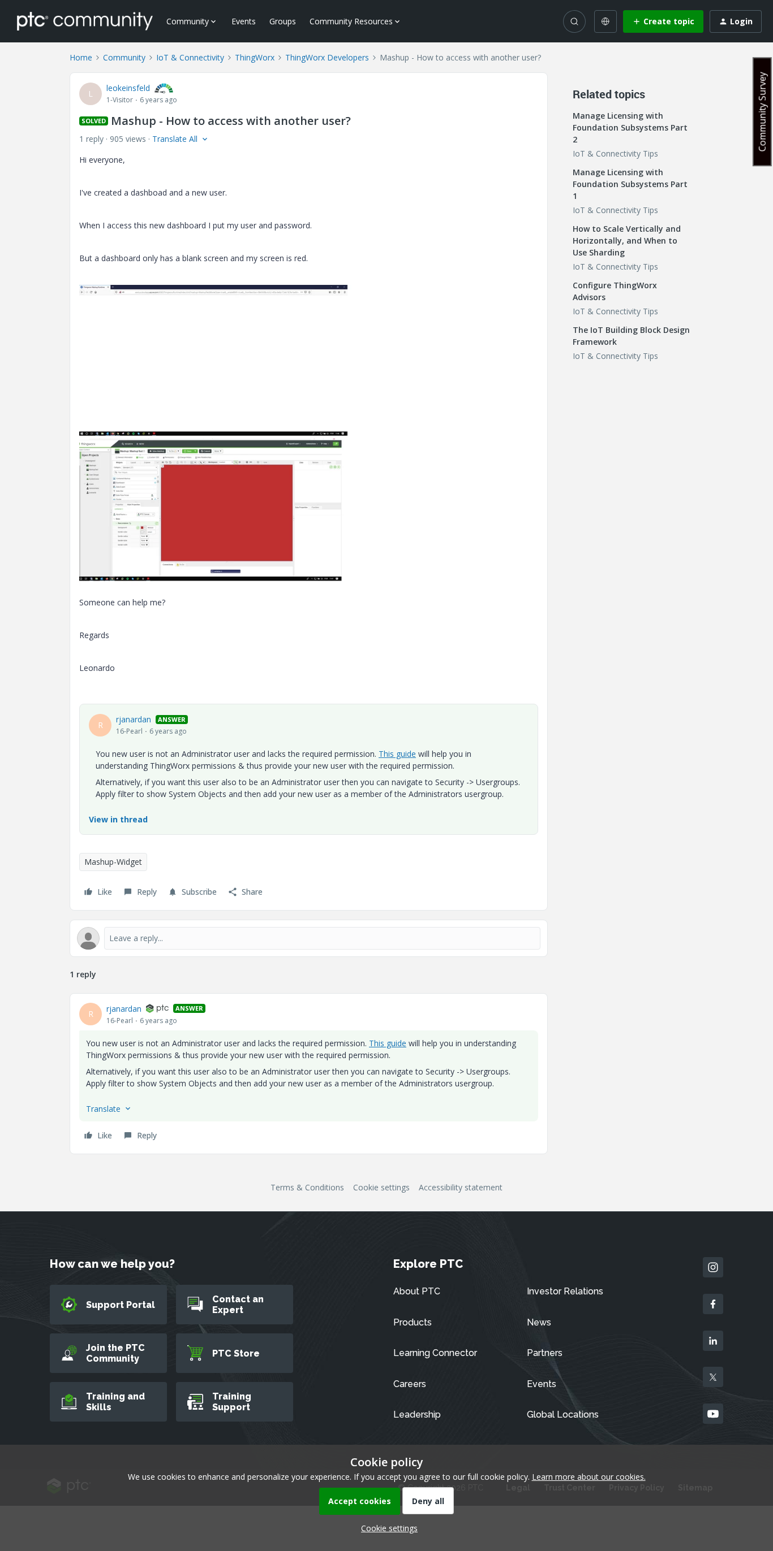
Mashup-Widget (113, 861)
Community (124, 57)
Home (81, 57)
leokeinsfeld (128, 88)
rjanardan (133, 719)
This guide (397, 753)
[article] (308, 1074)
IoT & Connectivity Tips (615, 153)
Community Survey (762, 111)
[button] (663, 21)
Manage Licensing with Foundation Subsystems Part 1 (630, 184)
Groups (282, 21)
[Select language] (605, 21)
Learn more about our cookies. (589, 1476)
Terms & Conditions (307, 1187)
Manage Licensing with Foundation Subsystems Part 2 (630, 127)
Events (243, 21)
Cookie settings (381, 1187)
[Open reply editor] (308, 938)
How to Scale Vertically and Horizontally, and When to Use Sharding (627, 240)
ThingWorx (254, 57)
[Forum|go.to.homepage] (85, 21)
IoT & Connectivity (190, 57)
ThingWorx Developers (327, 57)
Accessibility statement (461, 1187)
